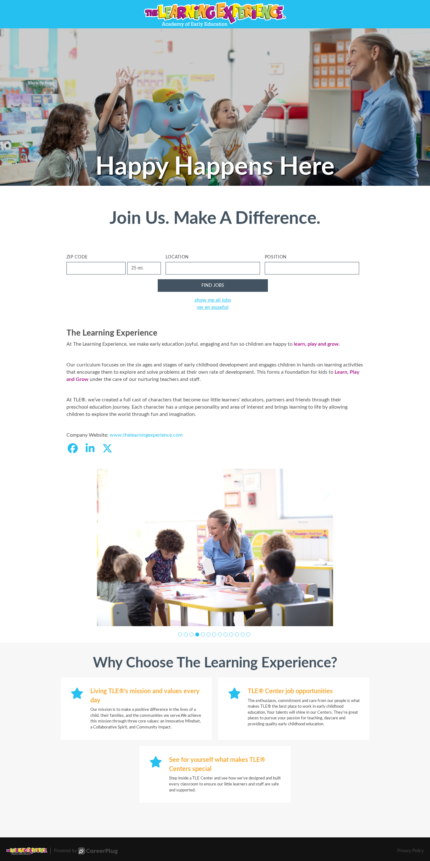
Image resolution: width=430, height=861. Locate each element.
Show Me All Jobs (213, 300)
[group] (215, 547)
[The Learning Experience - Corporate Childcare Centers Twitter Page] (107, 449)
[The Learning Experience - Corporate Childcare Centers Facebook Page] (72, 449)
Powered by (65, 851)
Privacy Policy (410, 851)
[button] (180, 634)
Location (177, 257)
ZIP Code (77, 257)
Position (276, 257)
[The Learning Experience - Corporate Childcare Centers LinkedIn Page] (90, 449)
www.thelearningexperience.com (146, 435)
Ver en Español (213, 307)
